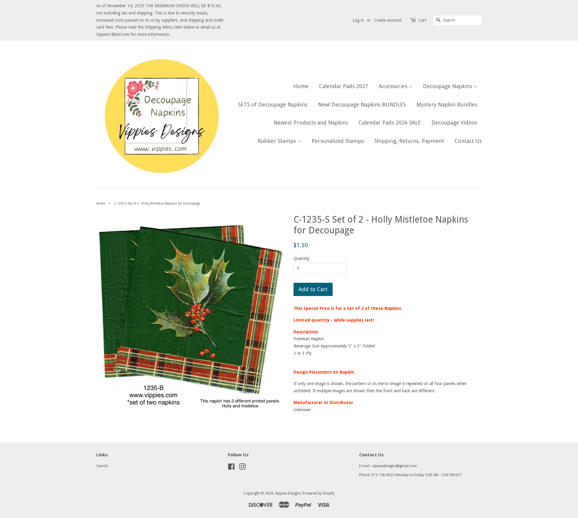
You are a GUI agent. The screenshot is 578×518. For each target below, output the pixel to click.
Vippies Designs (288, 493)
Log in (358, 20)
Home (301, 86)
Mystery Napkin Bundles (446, 104)
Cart (422, 20)
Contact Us (468, 141)
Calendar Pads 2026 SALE (390, 122)
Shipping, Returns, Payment (409, 141)
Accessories (394, 86)
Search (102, 466)
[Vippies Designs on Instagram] (242, 468)
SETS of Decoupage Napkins (272, 104)
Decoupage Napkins (448, 86)
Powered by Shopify (319, 493)
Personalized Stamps (338, 141)
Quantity (301, 258)
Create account (388, 20)
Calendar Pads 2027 (343, 86)
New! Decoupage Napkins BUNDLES (362, 104)
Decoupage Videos (454, 122)
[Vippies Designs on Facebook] (231, 468)
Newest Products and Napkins (311, 122)
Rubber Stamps (277, 141)
